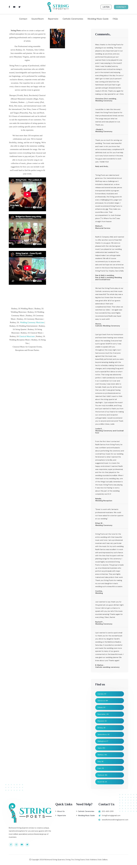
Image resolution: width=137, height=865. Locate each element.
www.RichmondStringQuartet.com (115, 820)
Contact (121, 7)
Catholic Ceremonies (73, 18)
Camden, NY (102, 694)
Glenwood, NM (103, 701)
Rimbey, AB (101, 728)
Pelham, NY (101, 707)
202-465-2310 (108, 811)
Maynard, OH (102, 721)
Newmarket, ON (103, 714)
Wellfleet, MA (102, 755)
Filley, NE (100, 761)
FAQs (115, 18)
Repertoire (53, 18)
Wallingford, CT (103, 741)
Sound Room (37, 18)
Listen (106, 7)
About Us (61, 811)
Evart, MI (101, 768)
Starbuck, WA (102, 775)
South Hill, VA (102, 782)
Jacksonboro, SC (104, 734)
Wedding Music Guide (98, 18)
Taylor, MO (101, 748)
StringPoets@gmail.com (111, 815)
